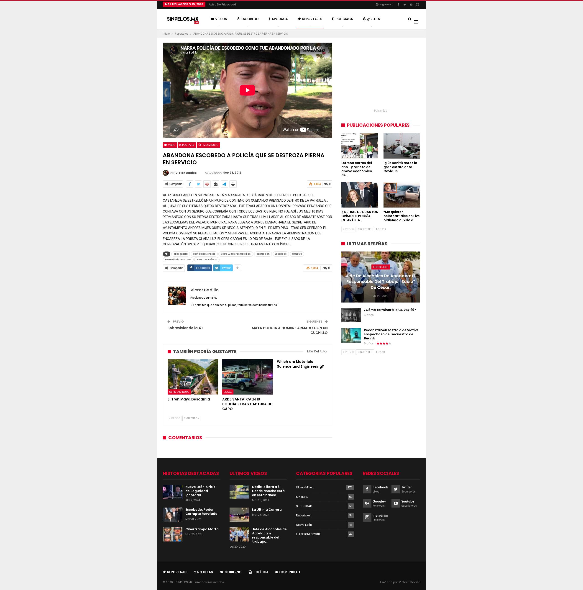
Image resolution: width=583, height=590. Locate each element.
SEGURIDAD (304, 506)
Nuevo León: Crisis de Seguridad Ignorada (200, 491)
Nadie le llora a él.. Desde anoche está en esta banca (268, 491)
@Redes (373, 19)
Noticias (205, 572)
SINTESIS (302, 496)
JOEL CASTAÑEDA (207, 259)
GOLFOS (297, 254)
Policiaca (344, 19)
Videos (221, 19)
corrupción (263, 254)
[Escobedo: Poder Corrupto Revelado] (172, 515)
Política (260, 572)
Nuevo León (304, 524)
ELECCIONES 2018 (308, 534)
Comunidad (289, 572)
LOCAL (228, 392)
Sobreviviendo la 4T (185, 328)
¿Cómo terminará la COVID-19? (390, 310)
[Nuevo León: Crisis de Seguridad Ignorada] (172, 492)
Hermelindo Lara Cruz (178, 259)
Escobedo (250, 19)
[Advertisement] (380, 74)
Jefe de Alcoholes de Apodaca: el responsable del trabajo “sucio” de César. (380, 281)
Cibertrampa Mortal (202, 529)
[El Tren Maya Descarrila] (193, 377)
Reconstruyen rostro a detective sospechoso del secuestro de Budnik (391, 334)
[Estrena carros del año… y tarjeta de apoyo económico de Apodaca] (359, 146)
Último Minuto (208, 145)
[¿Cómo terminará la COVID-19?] (351, 315)
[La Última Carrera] (239, 515)
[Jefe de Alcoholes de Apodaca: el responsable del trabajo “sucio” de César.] (239, 534)
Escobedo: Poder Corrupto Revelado (201, 511)
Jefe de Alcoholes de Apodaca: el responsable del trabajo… (269, 535)
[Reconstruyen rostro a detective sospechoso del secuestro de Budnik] (351, 335)
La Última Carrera (267, 509)
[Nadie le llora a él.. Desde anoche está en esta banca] (239, 492)
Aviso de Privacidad (222, 4)
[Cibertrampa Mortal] (172, 534)
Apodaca (280, 19)
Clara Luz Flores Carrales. (236, 254)
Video (171, 145)
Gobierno (233, 572)
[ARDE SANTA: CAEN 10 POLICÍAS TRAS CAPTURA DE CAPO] (247, 377)
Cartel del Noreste (204, 254)
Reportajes (312, 19)
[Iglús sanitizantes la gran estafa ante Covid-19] (402, 146)
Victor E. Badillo (409, 582)
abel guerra (181, 254)
